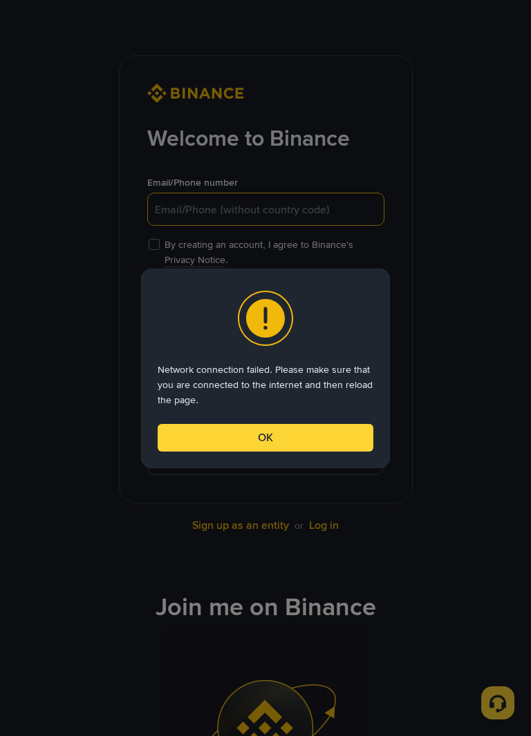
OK (265, 437)
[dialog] (265, 368)
